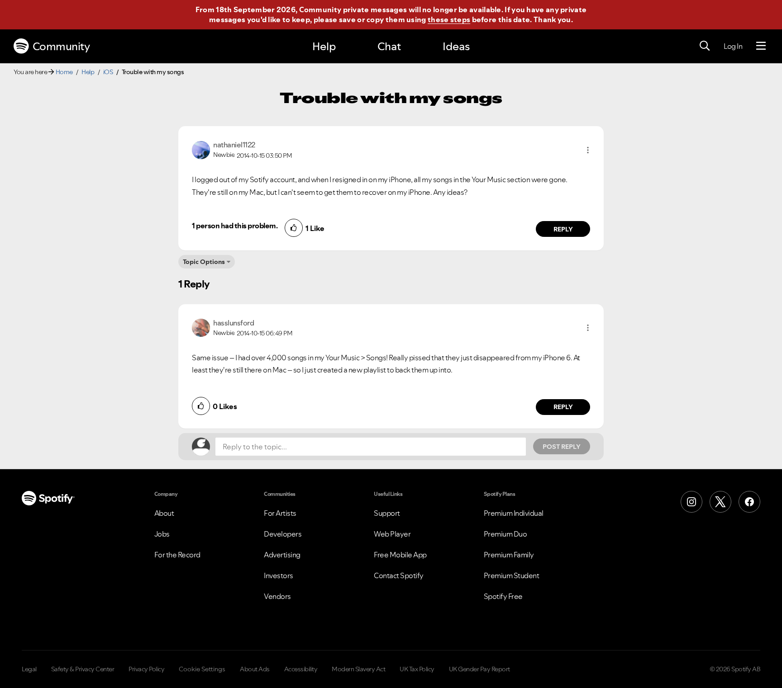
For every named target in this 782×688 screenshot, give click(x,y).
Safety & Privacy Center (82, 669)
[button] (588, 150)
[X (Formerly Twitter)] (720, 502)
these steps (449, 19)
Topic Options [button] (204, 261)
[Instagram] (691, 502)
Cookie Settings (202, 669)
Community (61, 46)
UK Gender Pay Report (479, 669)
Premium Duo (505, 534)
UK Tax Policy (417, 669)
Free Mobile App (400, 555)
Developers (282, 534)
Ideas (456, 46)
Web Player (392, 534)
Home (64, 71)
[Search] (704, 46)
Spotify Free (503, 596)
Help (324, 46)
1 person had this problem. (234, 226)
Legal (29, 669)
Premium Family (509, 555)
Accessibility (301, 669)
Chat (389, 46)
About (164, 513)
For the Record (177, 555)
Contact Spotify (399, 575)
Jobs (162, 534)
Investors (278, 575)
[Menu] (760, 46)
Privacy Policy (146, 669)
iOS (108, 71)
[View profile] (201, 149)
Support (387, 513)
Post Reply (562, 446)
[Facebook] (749, 502)
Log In (733, 46)
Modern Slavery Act (358, 669)
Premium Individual (514, 513)
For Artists (280, 513)
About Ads (255, 669)
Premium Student (511, 575)
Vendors (277, 596)
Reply (563, 229)
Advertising (282, 555)
